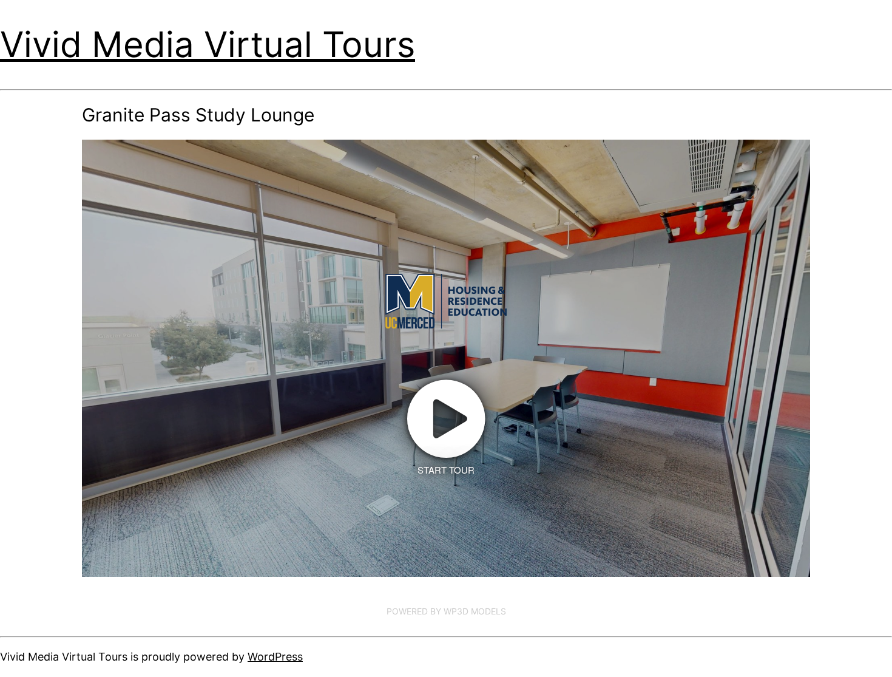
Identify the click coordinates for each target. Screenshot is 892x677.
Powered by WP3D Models (446, 611)
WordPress (275, 656)
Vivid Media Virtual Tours (207, 44)
